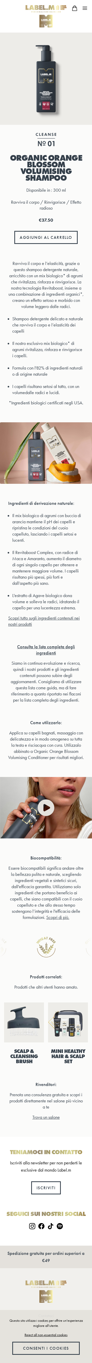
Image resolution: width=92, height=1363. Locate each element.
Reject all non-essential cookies (46, 1335)
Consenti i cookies (46, 1348)
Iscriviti (46, 1187)
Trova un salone (46, 1117)
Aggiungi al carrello (46, 237)
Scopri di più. (57, 917)
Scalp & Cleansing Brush (24, 1056)
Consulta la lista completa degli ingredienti (46, 650)
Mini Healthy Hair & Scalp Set (68, 1056)
